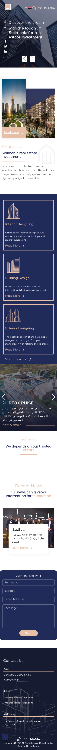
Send (28, 633)
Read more (11, 132)
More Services (16, 359)
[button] (32, 59)
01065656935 (11, 680)
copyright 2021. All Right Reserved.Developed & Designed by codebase (28, 744)
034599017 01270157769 (17, 674)
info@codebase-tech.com (18, 697)
